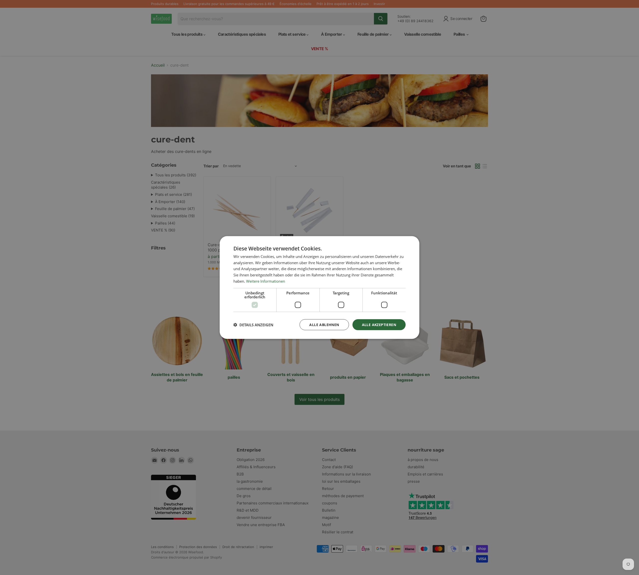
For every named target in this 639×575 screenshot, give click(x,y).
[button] (253, 325)
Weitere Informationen (265, 280)
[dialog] (319, 287)
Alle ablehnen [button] (324, 324)
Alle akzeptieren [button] (379, 324)
